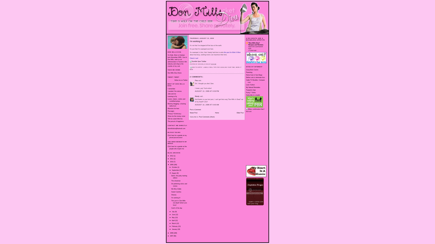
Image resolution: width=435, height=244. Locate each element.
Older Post (240, 113)
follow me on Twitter (180, 80)
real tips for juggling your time (222, 67)
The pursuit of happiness (176, 121)
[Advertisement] (256, 121)
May (173, 217)
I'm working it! (175, 198)
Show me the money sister (176, 116)
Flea (196, 80)
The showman (175, 181)
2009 (172, 164)
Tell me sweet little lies (175, 119)
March (174, 223)
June (173, 214)
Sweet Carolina (176, 192)
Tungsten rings (251, 90)
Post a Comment (195, 109)
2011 (172, 159)
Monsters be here (173, 108)
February (175, 226)
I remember (171, 89)
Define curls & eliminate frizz (255, 77)
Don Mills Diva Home (174, 73)
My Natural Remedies (253, 87)
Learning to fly (172, 96)
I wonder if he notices (175, 91)
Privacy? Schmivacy (174, 114)
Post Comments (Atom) (207, 117)
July (173, 211)
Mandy (197, 96)
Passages (171, 111)
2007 (172, 236)
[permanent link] (198, 61)
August (174, 173)
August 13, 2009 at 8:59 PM (207, 91)
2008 (172, 233)
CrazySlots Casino (252, 70)
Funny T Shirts (251, 92)
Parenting (249, 72)
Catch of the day (176, 208)
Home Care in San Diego (254, 75)
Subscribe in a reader (253, 95)
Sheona (173, 195)
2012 (172, 156)
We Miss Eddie (176, 189)
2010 (172, 162)
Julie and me (172, 94)
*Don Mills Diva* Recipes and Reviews (255, 44)
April (173, 220)
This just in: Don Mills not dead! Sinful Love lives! (179, 203)
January (175, 229)
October (175, 167)
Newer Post (193, 113)
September (175, 170)
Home (217, 113)
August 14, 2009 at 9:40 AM (207, 105)
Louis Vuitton (250, 85)
